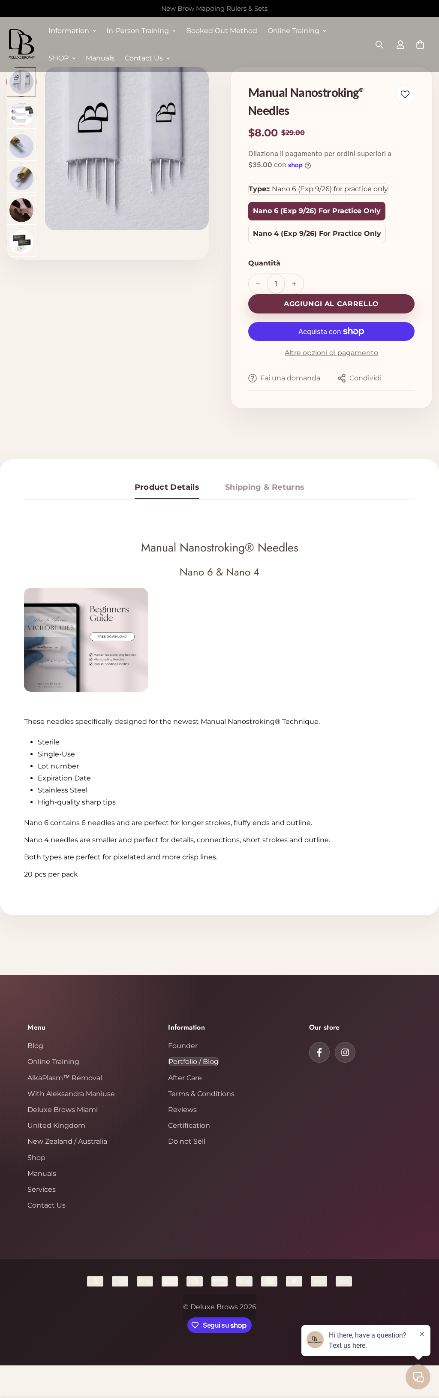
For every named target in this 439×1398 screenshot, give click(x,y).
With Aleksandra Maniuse (71, 1094)
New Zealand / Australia (67, 1141)
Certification (189, 1125)
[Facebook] (319, 1052)
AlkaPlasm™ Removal (64, 1078)
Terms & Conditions (201, 1094)
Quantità (264, 263)
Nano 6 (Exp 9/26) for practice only (317, 211)
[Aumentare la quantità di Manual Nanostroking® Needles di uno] (294, 284)
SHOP (58, 58)
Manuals (100, 58)
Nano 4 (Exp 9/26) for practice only (317, 233)
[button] (420, 44)
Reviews (182, 1110)
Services (41, 1189)
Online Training (293, 31)
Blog (35, 1046)
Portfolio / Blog (193, 1062)
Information (68, 31)
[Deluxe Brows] (21, 44)
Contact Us (144, 58)
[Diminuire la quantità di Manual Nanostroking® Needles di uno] (258, 284)
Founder (183, 1046)
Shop (36, 1158)
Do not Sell (186, 1141)
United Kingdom (56, 1125)
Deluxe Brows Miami (62, 1110)
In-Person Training (137, 31)
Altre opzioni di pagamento (331, 353)
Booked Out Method (221, 31)
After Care (185, 1078)
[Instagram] (345, 1052)
